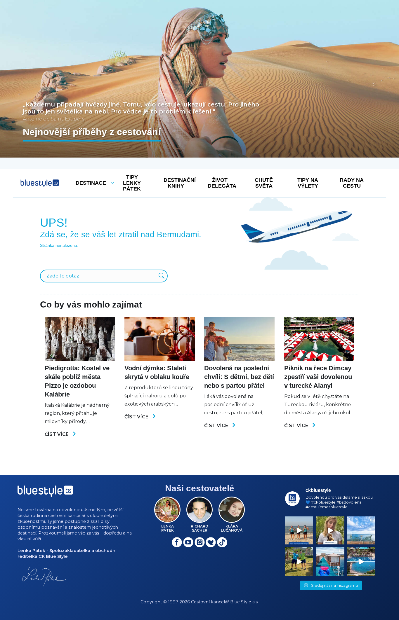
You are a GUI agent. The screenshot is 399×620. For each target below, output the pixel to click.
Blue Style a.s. (244, 602)
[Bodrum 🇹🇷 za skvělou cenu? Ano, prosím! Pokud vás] (361, 561)
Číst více (57, 434)
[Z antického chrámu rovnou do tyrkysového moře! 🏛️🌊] (330, 561)
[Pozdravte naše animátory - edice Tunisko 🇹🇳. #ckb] (299, 530)
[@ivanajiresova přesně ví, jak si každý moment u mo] (330, 530)
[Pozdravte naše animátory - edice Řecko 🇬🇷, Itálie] (299, 561)
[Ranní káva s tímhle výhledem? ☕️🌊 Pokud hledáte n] (361, 530)
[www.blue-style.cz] (45, 493)
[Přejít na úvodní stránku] (40, 183)
